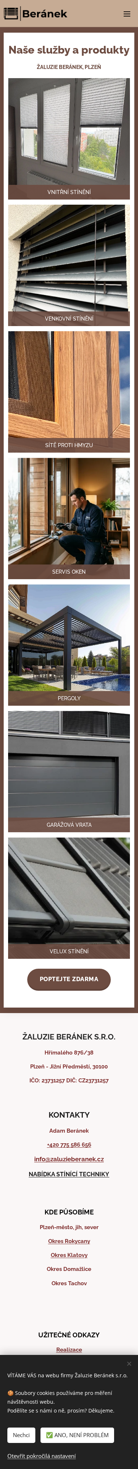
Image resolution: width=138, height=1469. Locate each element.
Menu (127, 13)
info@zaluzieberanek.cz (69, 1159)
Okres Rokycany (69, 1241)
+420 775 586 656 (69, 1144)
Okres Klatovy (69, 1255)
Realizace (69, 1349)
